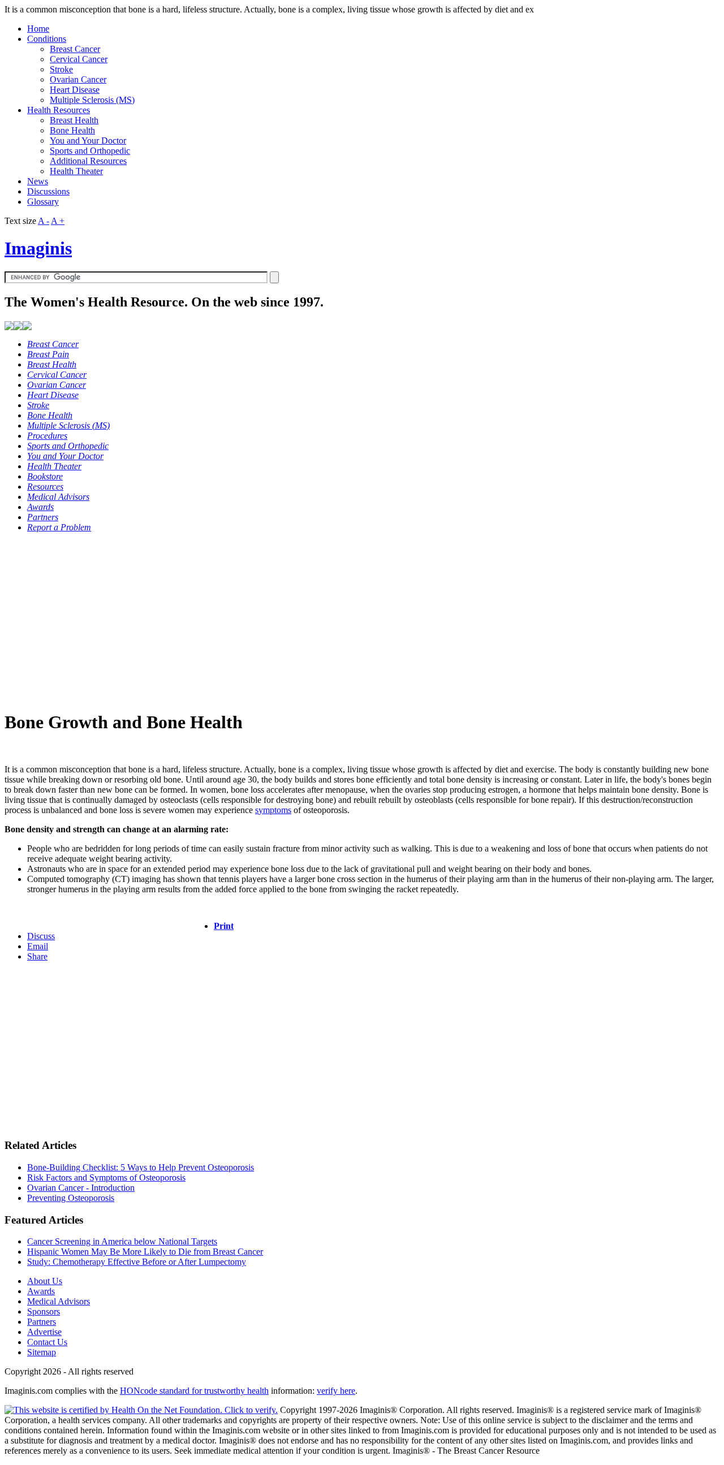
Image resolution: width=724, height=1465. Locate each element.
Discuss (41, 936)
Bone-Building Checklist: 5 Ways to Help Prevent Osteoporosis (140, 1167)
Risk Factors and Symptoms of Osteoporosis (106, 1177)
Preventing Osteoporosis (70, 1198)
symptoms (273, 810)
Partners (41, 1321)
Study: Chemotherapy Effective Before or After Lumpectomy (136, 1262)
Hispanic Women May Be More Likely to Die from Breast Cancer (145, 1251)
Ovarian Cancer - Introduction (81, 1187)
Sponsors (43, 1311)
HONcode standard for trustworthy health (194, 1390)
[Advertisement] (344, 621)
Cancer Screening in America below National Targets (122, 1241)
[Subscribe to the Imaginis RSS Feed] (9, 327)
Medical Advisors (58, 1301)
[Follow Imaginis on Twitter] (27, 327)
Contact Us (47, 1342)
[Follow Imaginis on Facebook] (18, 327)
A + (57, 221)
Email (37, 946)
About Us (44, 1281)
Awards (41, 1291)
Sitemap (41, 1352)
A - (43, 221)
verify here (336, 1390)
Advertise (44, 1332)
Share (37, 956)
